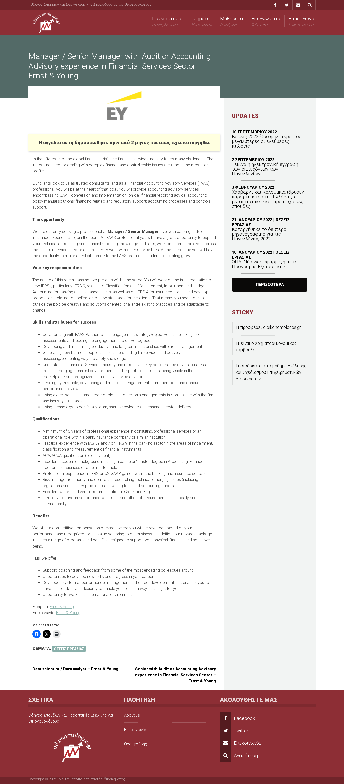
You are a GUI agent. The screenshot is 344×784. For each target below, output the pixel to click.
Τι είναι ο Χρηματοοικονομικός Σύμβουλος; (266, 346)
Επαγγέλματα (265, 21)
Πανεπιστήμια (167, 21)
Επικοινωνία (302, 21)
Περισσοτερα (270, 284)
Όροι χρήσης (135, 744)
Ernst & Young (62, 606)
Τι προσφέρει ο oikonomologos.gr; (268, 327)
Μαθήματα (231, 21)
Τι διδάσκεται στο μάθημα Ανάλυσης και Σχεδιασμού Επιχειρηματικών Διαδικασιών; (270, 372)
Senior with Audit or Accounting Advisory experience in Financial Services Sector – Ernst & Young (175, 675)
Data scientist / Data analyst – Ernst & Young (75, 669)
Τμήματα (201, 21)
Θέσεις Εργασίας (69, 649)
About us (132, 715)
